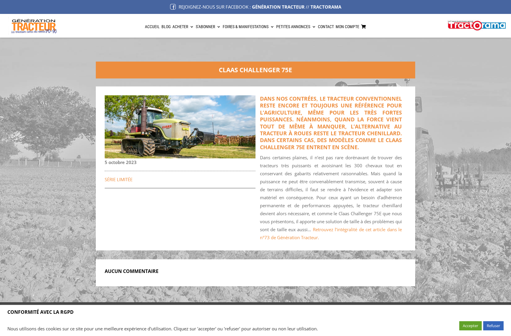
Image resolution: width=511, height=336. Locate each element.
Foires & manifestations (246, 27)
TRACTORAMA (326, 7)
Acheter (180, 27)
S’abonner (205, 27)
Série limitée (118, 179)
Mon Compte (347, 27)
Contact (326, 27)
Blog (166, 27)
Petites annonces (293, 27)
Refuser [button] (493, 325)
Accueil (152, 27)
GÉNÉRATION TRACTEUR (278, 7)
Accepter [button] (470, 325)
